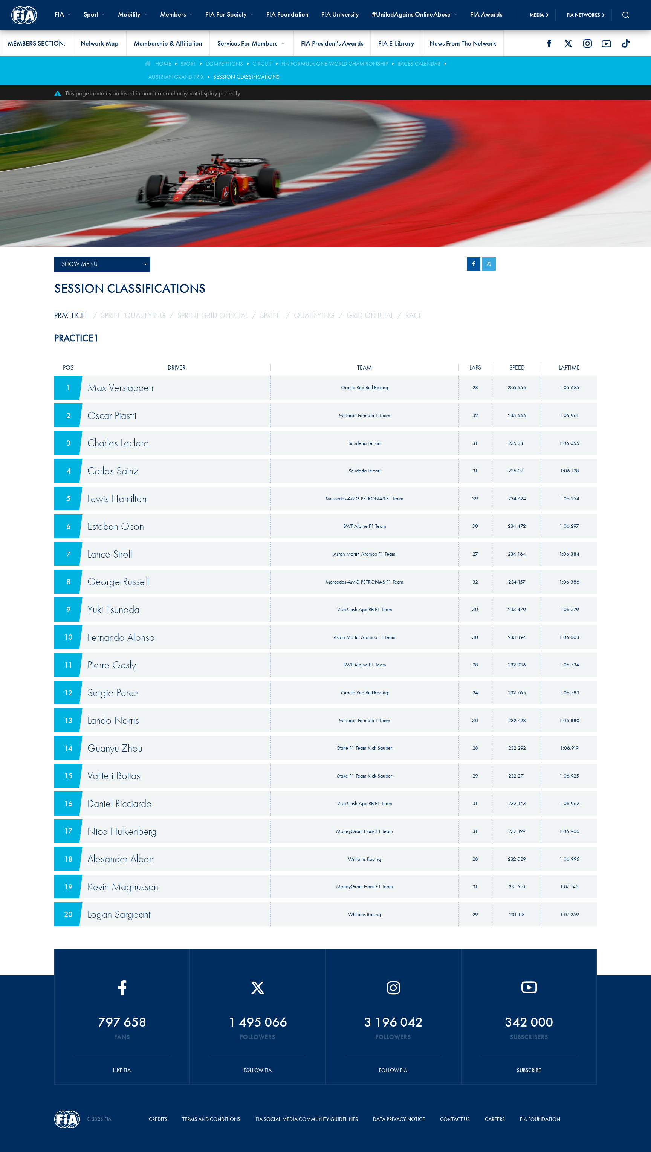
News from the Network (462, 43)
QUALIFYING (314, 315)
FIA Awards (486, 14)
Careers (495, 1119)
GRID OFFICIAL (370, 315)
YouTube (606, 43)
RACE (413, 315)
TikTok (625, 43)
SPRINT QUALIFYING (133, 315)
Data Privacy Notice (399, 1119)
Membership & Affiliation (168, 43)
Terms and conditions (211, 1119)
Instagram (587, 43)
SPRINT (271, 315)
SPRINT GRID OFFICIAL (212, 315)
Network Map (100, 43)
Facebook (549, 43)
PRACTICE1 (71, 315)
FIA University (340, 14)
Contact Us (455, 1119)
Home (163, 63)
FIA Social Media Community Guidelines (306, 1119)
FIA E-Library (396, 43)
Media (537, 15)
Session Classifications (246, 77)
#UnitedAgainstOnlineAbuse (411, 14)
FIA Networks (583, 15)
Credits (158, 1119)
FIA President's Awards (332, 43)
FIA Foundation (287, 14)
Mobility (129, 14)
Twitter (568, 43)
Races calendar (418, 63)
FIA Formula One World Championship (334, 63)
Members (173, 14)
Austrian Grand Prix (176, 77)
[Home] (24, 15)
